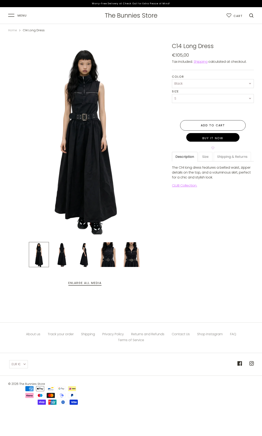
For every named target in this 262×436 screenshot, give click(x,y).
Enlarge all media (85, 283)
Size (175, 91)
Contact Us (181, 334)
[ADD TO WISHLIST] (213, 148)
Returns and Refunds (147, 334)
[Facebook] (239, 364)
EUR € (16, 364)
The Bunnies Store (131, 15)
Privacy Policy (113, 334)
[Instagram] (251, 364)
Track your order (61, 334)
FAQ (233, 334)
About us (33, 334)
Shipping (201, 61)
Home (12, 30)
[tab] (185, 156)
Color (178, 76)
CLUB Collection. (184, 185)
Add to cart (213, 125)
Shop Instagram (210, 334)
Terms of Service (131, 340)
